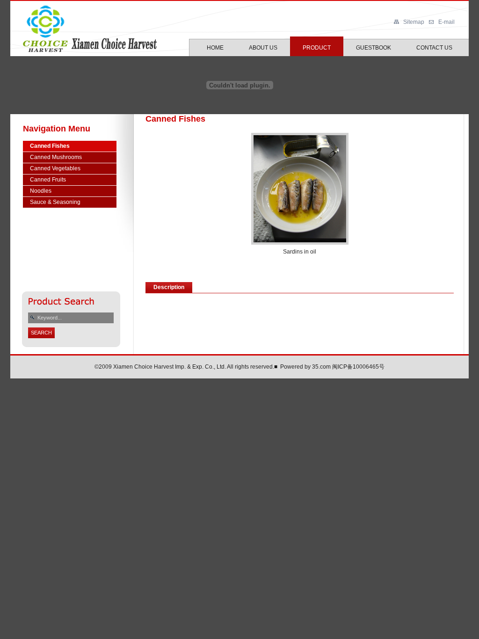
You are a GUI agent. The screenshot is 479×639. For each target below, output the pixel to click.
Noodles (40, 191)
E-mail (446, 22)
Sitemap (413, 22)
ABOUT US (263, 47)
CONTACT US (434, 47)
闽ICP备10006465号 (358, 366)
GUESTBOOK (373, 47)
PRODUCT (317, 47)
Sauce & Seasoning (55, 202)
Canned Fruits (48, 179)
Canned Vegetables (55, 168)
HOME (215, 47)
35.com (321, 366)
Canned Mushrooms (56, 157)
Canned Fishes (50, 146)
